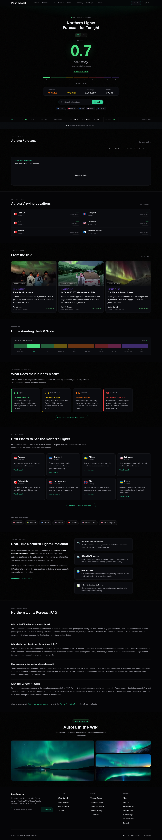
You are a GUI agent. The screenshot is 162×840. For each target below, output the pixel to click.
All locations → (145, 205)
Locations (45, 3)
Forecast (36, 3)
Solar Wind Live (63, 806)
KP (78, 35)
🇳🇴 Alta (81, 108)
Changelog (127, 802)
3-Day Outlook (63, 798)
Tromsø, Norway (96, 798)
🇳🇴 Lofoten (101, 108)
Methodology (128, 815)
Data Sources (128, 811)
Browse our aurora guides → (38, 704)
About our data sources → (21, 578)
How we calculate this (81, 72)
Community (79, 3)
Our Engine (90, 3)
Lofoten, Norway (96, 811)
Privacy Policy (128, 819)
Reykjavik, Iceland (97, 802)
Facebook (147, 835)
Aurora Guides (128, 806)
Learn (69, 3)
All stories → (146, 256)
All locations (94, 815)
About (100, 3)
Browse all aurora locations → (81, 506)
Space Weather (58, 3)
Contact (126, 823)
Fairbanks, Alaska (97, 806)
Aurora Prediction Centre (70, 704)
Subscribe (47, 810)
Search (97, 102)
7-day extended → (144, 142)
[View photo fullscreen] (52, 760)
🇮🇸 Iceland (71, 108)
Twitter (125, 835)
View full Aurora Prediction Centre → (71, 418)
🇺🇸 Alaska (90, 108)
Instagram (135, 835)
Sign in (146, 3)
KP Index (61, 811)
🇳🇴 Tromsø (60, 108)
